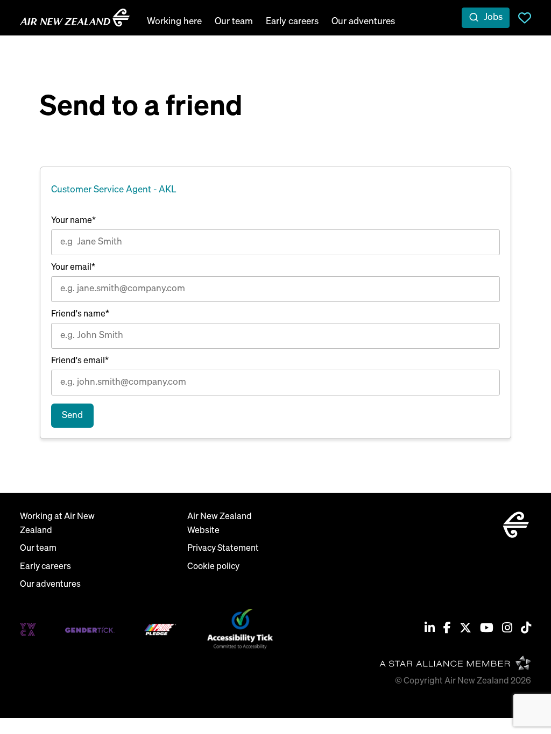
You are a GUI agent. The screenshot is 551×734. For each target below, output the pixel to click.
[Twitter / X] (465, 629)
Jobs (493, 17)
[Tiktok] (526, 629)
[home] (75, 17)
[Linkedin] (430, 629)
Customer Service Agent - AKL (113, 190)
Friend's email (80, 361)
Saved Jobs (524, 17)
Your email (73, 267)
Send (72, 415)
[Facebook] (447, 629)
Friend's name (80, 314)
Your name (73, 221)
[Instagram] (507, 629)
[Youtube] (486, 629)
